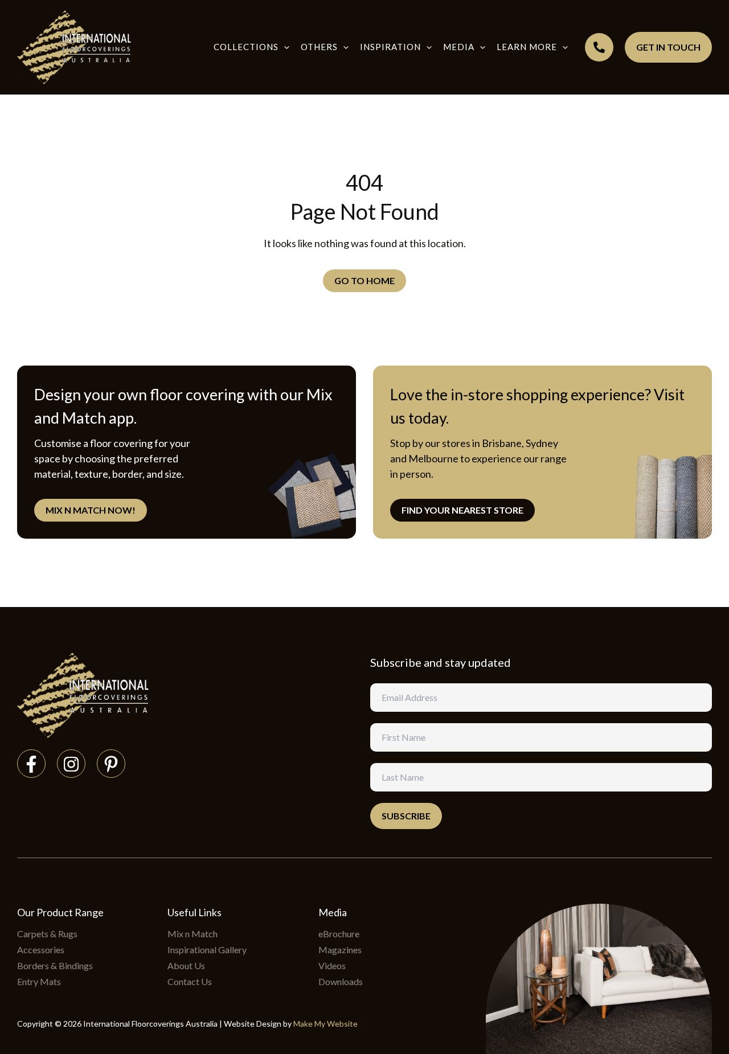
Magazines (340, 949)
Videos (332, 965)
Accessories (40, 949)
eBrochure (338, 933)
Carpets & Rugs (47, 933)
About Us (186, 965)
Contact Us (189, 981)
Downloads (340, 981)
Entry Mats (39, 981)
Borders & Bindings (55, 965)
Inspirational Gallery (207, 949)
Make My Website (325, 1023)
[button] (284, 47)
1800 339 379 (599, 47)
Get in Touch (668, 47)
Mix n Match (192, 933)
